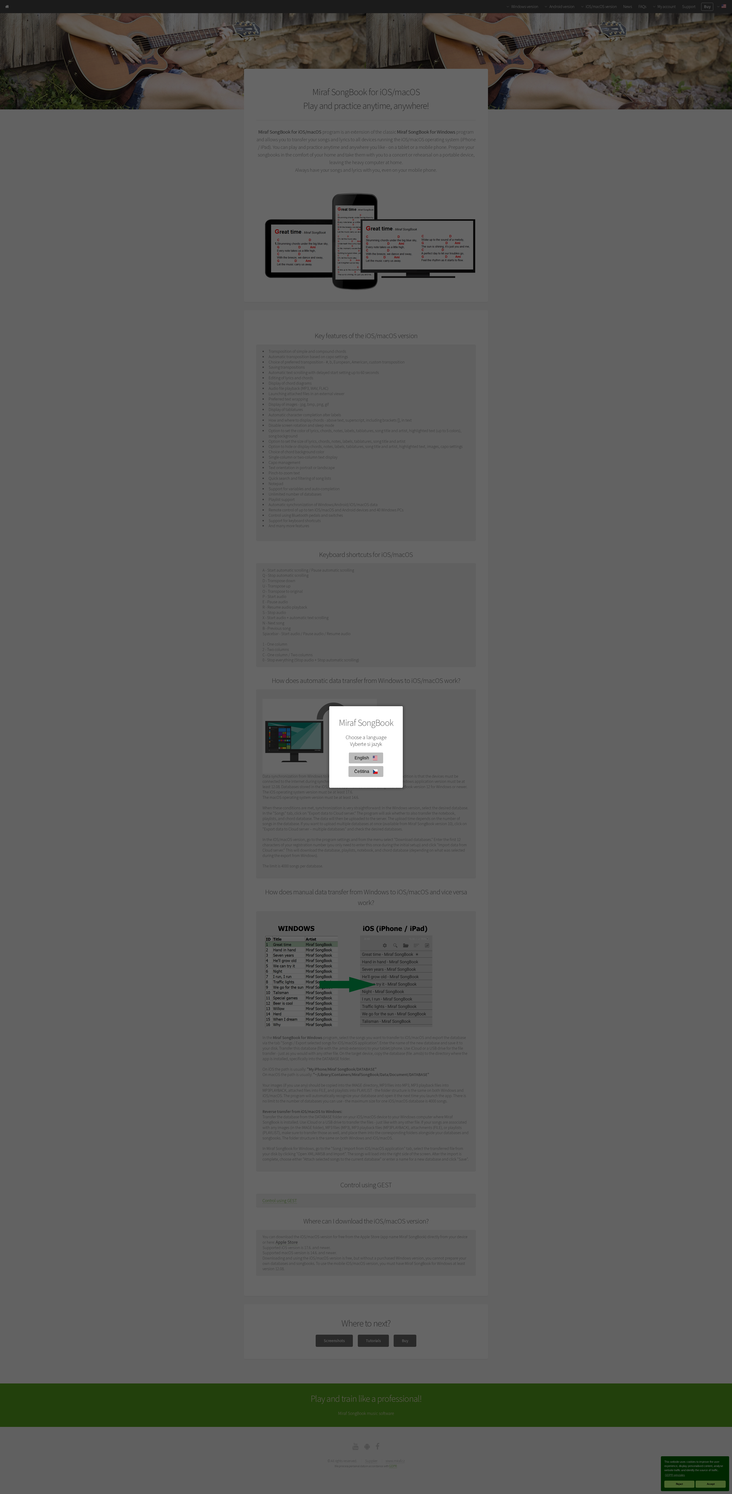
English (363, 757)
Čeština (363, 771)
